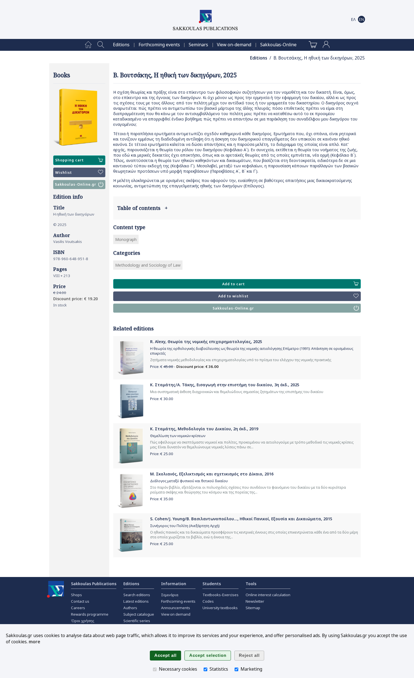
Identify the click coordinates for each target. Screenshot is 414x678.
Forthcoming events (159, 45)
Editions (121, 45)
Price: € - (184, 366)
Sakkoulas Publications (93, 583)
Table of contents (142, 208)
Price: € (161, 398)
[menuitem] (88, 45)
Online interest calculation (268, 594)
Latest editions (136, 601)
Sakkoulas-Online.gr (75, 184)
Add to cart (233, 284)
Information (173, 583)
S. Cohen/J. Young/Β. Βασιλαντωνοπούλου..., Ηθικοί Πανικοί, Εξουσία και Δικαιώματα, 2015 (241, 518)
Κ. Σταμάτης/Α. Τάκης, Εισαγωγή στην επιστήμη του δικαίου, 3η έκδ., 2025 (224, 384)
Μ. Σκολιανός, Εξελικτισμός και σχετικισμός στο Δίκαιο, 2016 (211, 474)
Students (211, 583)
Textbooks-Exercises (220, 594)
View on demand (175, 614)
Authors (130, 607)
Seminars (198, 45)
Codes (208, 601)
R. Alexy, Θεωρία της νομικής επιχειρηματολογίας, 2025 (206, 341)
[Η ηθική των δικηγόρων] (79, 117)
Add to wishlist (233, 296)
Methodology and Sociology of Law (148, 265)
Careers (78, 607)
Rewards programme (89, 614)
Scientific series (136, 620)
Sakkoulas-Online (278, 45)
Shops (76, 594)
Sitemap (253, 607)
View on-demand (234, 45)
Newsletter (255, 601)
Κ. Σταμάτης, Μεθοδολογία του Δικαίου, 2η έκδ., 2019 (204, 428)
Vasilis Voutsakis (67, 241)
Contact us (80, 601)
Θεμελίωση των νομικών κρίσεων (177, 435)
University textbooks (220, 607)
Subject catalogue (138, 614)
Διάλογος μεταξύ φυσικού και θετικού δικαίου (189, 481)
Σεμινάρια (169, 594)
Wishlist (63, 172)
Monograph (126, 239)
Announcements (175, 607)
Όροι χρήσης (82, 620)
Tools (251, 583)
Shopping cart (69, 160)
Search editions (136, 594)
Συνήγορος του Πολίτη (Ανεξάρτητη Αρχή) (184, 525)
